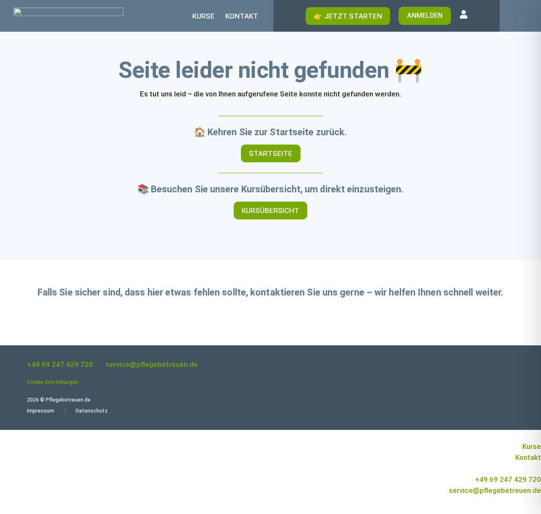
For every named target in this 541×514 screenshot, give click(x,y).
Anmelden (425, 15)
